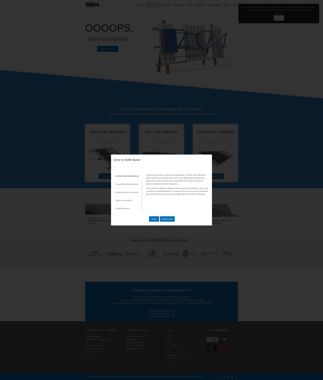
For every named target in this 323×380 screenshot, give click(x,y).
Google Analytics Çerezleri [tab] (127, 192)
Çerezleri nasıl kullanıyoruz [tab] (127, 176)
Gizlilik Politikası (167, 219)
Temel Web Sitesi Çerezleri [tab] (127, 184)
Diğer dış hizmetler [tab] (124, 200)
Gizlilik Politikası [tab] (123, 208)
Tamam (154, 219)
